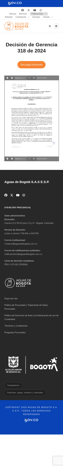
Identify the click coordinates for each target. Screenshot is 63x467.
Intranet (46, 17)
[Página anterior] (7, 78)
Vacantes (36, 17)
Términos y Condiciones (16, 325)
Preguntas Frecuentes (15, 332)
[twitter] (28, 10)
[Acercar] (34, 78)
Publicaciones (37, 14)
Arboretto (9, 17)
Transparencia (13, 385)
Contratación (21, 17)
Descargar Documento (31, 64)
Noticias (12, 14)
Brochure (23, 14)
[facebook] (22, 10)
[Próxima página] (12, 78)
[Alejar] (29, 78)
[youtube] (34, 10)
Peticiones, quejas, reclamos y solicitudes (25, 393)
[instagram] (41, 10)
